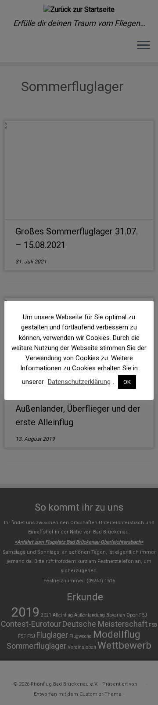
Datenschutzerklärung (79, 382)
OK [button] (127, 382)
